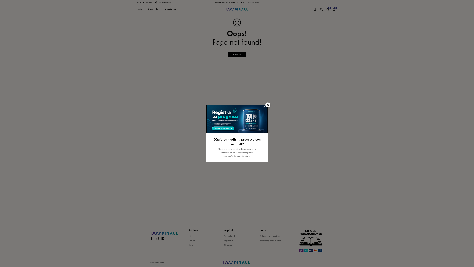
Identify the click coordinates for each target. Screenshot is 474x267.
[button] (267, 104)
